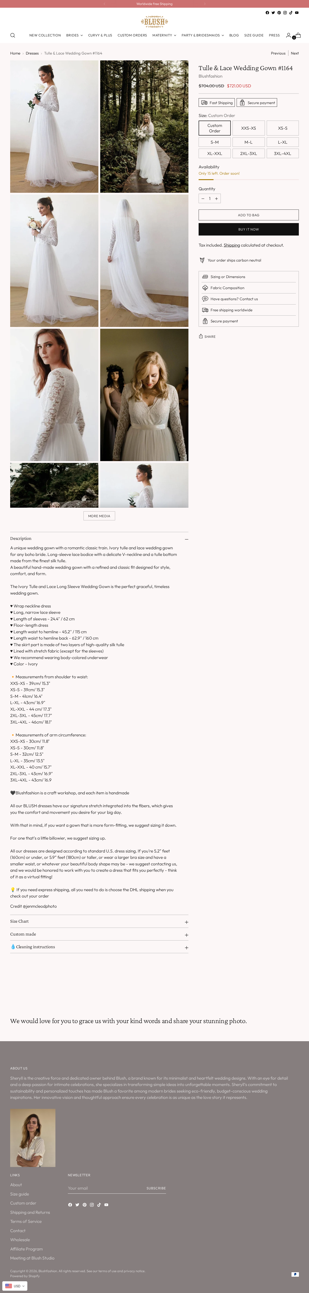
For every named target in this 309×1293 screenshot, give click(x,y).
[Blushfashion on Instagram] (285, 13)
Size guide (19, 1194)
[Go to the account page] (286, 35)
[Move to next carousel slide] (295, 992)
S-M (215, 142)
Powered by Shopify (25, 1276)
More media (99, 516)
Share (210, 336)
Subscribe (156, 1188)
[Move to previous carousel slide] (284, 992)
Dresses (32, 53)
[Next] (205, 4)
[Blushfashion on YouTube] (297, 13)
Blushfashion (210, 76)
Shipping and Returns (30, 1212)
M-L (249, 142)
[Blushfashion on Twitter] (273, 13)
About (16, 1184)
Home (15, 53)
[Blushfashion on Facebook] (267, 13)
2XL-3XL (248, 153)
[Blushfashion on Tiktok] (291, 13)
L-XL (283, 142)
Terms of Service (26, 1221)
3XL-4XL (282, 153)
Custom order (23, 1203)
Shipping (232, 245)
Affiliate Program (26, 1249)
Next (295, 53)
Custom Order (214, 128)
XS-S (283, 128)
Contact (18, 1230)
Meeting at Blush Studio (32, 1258)
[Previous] (104, 4)
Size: (217, 115)
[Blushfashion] (154, 22)
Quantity (207, 188)
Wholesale (20, 1239)
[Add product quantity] (203, 198)
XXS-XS (248, 128)
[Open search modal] (12, 35)
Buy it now (248, 229)
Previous (278, 53)
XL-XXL (214, 153)
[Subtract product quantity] (216, 198)
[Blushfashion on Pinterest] (279, 13)
